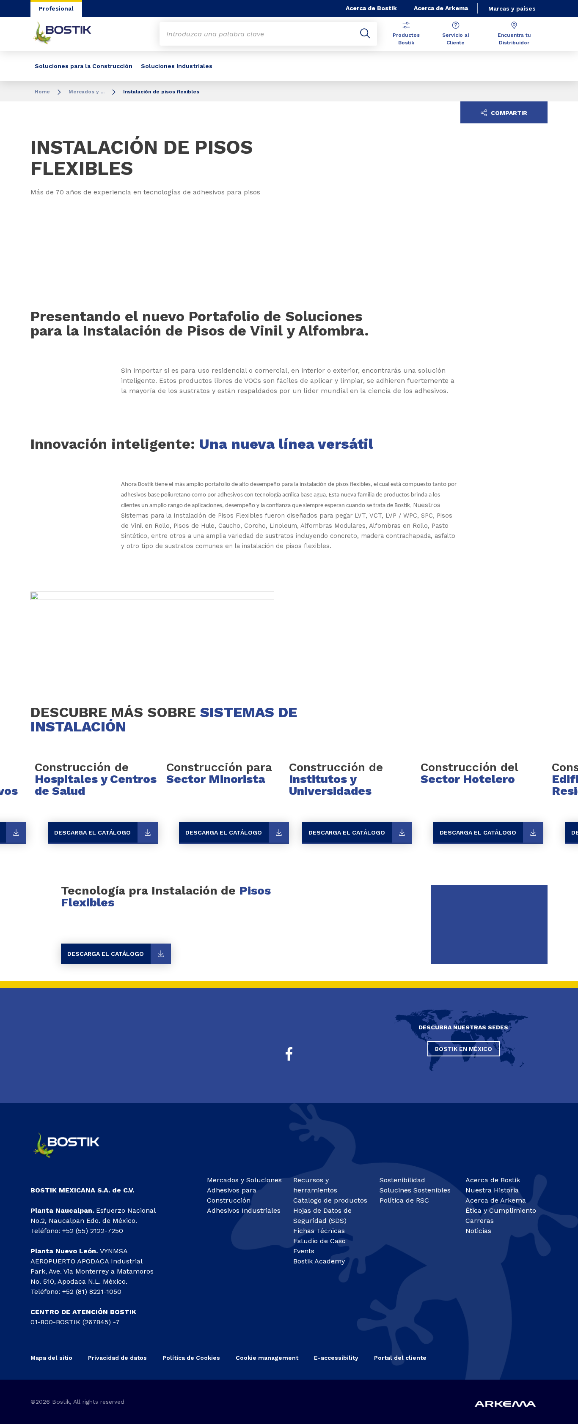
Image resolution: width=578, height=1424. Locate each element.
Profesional (56, 8)
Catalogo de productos (330, 1200)
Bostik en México (463, 1048)
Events (303, 1251)
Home (42, 92)
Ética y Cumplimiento (500, 1210)
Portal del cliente (400, 1357)
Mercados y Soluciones (244, 1180)
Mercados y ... (87, 92)
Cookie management (267, 1357)
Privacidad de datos (117, 1357)
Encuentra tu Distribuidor (514, 39)
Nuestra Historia (492, 1190)
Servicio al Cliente (455, 39)
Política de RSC (404, 1200)
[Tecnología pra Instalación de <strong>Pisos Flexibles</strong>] (289, 924)
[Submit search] (365, 34)
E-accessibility (336, 1357)
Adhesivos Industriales (244, 1210)
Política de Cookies (191, 1357)
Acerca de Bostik (371, 8)
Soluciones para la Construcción (83, 66)
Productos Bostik (406, 39)
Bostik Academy (319, 1261)
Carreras (479, 1221)
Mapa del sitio (51, 1357)
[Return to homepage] (68, 34)
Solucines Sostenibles (415, 1190)
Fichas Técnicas (319, 1231)
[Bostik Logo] (73, 1161)
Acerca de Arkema (441, 8)
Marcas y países (512, 8)
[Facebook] (289, 1054)
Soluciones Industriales (176, 66)
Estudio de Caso (319, 1241)
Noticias (478, 1231)
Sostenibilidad (402, 1180)
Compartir (508, 112)
